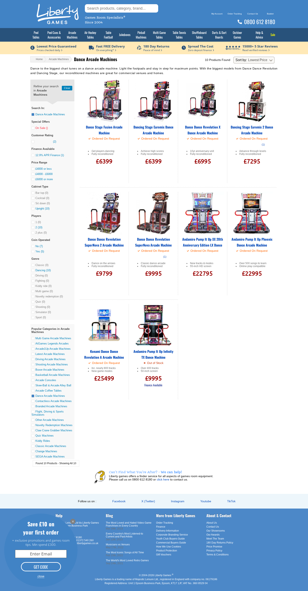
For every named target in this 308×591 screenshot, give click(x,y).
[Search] (164, 8)
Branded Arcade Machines (51, 406)
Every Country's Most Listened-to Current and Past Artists (124, 535)
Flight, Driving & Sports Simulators (47, 413)
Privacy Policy (214, 550)
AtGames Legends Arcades (52, 343)
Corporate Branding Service (172, 534)
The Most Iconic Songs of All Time (125, 552)
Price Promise (214, 546)
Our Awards (213, 534)
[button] (32, 114)
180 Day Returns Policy (219, 542)
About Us (211, 522)
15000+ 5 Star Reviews (260, 46)
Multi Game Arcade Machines (53, 338)
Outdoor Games (237, 34)
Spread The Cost (201, 46)
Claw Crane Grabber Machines (53, 430)
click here (163, 479)
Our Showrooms (215, 530)
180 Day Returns (156, 46)
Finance (160, 526)
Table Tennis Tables (179, 34)
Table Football (108, 34)
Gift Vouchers (163, 554)
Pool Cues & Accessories (54, 34)
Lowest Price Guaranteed (56, 46)
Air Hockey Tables (90, 34)
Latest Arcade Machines (50, 354)
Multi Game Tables (159, 34)
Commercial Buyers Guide (171, 542)
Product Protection (166, 550)
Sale (272, 34)
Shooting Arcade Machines (51, 364)
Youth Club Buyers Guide (170, 538)
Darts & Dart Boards (219, 34)
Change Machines (46, 451)
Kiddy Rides (42, 440)
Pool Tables (35, 34)
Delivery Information (167, 530)
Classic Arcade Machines (50, 446)
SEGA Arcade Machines (50, 456)
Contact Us (212, 526)
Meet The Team (215, 538)
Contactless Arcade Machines (53, 401)
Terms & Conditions (217, 554)
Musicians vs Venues (118, 544)
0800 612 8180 (259, 22)
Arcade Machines (72, 34)
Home (39, 59)
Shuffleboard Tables (199, 34)
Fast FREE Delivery (110, 46)
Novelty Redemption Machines (53, 425)
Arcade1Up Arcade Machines (53, 348)
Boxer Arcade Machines (49, 369)
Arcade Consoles (45, 380)
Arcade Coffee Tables (48, 390)
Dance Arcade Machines (50, 395)
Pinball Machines (141, 34)
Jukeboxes (125, 34)
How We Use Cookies (168, 546)
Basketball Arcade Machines (52, 374)
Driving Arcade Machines (50, 359)
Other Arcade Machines (49, 419)
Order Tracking (164, 522)
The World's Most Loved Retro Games (127, 560)
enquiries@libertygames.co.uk (81, 543)
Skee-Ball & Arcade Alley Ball (53, 385)
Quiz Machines (44, 435)
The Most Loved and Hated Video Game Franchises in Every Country (128, 524)
